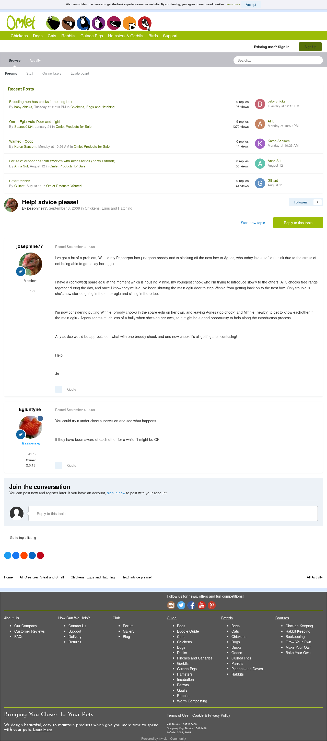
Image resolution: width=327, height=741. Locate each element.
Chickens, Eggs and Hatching (92, 106)
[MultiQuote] (58, 389)
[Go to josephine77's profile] (11, 205)
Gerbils (183, 663)
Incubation (185, 679)
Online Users (52, 73)
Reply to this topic (298, 222)
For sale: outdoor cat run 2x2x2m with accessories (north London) (62, 160)
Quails (182, 690)
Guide (172, 617)
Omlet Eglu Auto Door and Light (34, 121)
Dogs (68, 23)
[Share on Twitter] (7, 555)
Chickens (53, 23)
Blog (126, 636)
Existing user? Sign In (272, 46)
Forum (128, 625)
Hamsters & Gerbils (125, 36)
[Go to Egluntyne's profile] (30, 427)
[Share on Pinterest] (40, 555)
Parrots (183, 684)
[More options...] (314, 247)
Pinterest (212, 605)
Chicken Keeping (299, 625)
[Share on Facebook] (15, 555)
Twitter (181, 605)
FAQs (18, 636)
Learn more (233, 4)
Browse (14, 60)
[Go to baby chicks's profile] (260, 104)
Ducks (182, 652)
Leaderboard (80, 73)
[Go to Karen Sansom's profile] (260, 144)
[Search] (317, 60)
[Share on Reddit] (24, 555)
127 (32, 290)
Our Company (25, 625)
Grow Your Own (298, 641)
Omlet (24, 22)
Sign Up (310, 46)
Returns (74, 641)
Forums (11, 73)
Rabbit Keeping (298, 631)
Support (170, 36)
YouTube (201, 605)
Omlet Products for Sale (73, 126)
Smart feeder (19, 180)
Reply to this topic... (52, 513)
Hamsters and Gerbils (129, 23)
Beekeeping (295, 636)
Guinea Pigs (114, 23)
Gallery (128, 631)
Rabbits (99, 23)
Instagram (171, 605)
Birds (144, 23)
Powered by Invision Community (163, 738)
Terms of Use (178, 715)
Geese (236, 652)
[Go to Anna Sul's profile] (260, 163)
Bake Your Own (298, 652)
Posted (75, 246)
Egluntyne (30, 409)
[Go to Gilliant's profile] (260, 183)
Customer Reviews (29, 631)
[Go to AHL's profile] (260, 124)
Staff (29, 73)
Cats (83, 23)
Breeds (227, 617)
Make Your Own (298, 647)
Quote (71, 389)
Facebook (191, 605)
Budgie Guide (188, 631)
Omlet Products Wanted (63, 185)
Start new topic (253, 222)
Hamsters (185, 674)
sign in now (116, 492)
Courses (282, 617)
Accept (251, 4)
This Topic (298, 60)
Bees (181, 625)
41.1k (32, 453)
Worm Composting (192, 700)
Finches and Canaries (195, 657)
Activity (35, 60)
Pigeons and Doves (247, 668)
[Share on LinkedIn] (32, 555)
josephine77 (29, 246)
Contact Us (77, 625)
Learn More (42, 730)
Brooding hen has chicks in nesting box (40, 101)
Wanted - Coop (21, 141)
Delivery (74, 636)
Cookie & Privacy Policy (211, 715)
